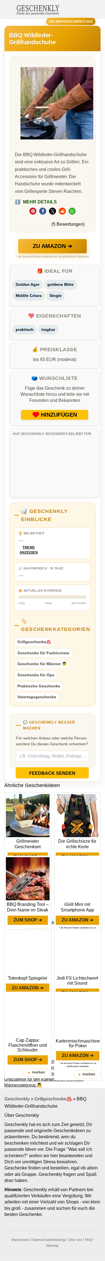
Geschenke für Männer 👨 (42, 664)
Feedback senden (52, 773)
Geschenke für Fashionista (43, 653)
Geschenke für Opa (35, 675)
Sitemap (52, 1246)
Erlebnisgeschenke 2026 (71, 21)
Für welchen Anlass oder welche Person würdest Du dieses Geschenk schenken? (52, 741)
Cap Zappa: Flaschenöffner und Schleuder (27, 1045)
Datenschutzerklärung (48, 1240)
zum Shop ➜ (27, 920)
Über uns (75, 1240)
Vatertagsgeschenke (36, 697)
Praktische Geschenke (38, 686)
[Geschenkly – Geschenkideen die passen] (37, 9)
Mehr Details (36, 202)
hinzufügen (59, 415)
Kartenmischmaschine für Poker (78, 1043)
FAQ (88, 1240)
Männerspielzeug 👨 (23, 1085)
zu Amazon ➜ (52, 246)
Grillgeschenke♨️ (34, 642)
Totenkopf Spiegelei (27, 978)
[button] (32, 211)
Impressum (19, 1240)
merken (36, 1072)
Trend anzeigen (29, 550)
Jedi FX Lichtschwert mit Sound (77, 980)
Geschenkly (17, 1099)
